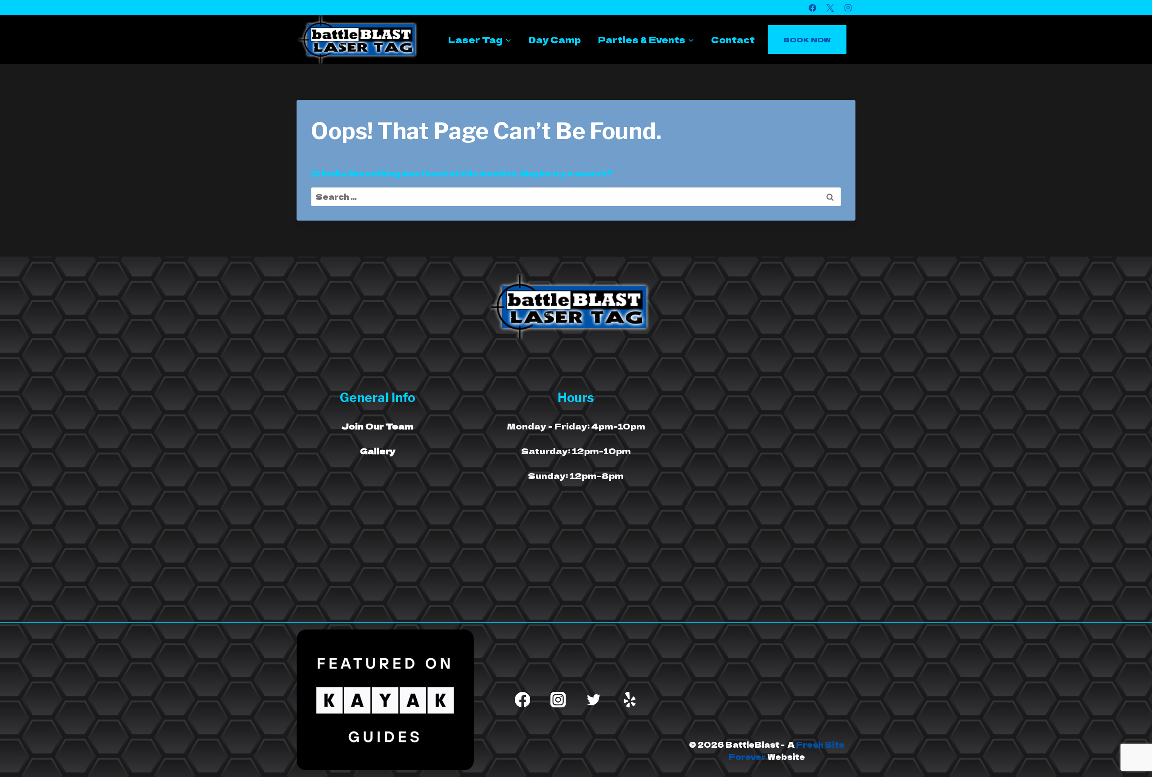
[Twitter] (593, 699)
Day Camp (554, 39)
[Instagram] (847, 7)
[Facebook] (812, 7)
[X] (830, 7)
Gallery (378, 450)
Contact (733, 39)
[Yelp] (629, 699)
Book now (807, 39)
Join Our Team (378, 426)
